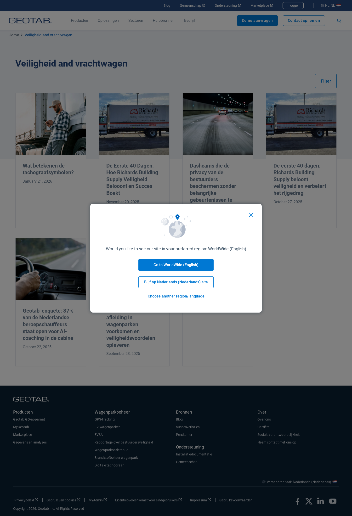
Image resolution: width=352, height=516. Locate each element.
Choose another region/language (176, 296)
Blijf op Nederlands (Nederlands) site (176, 282)
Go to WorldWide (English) (176, 265)
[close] (251, 215)
